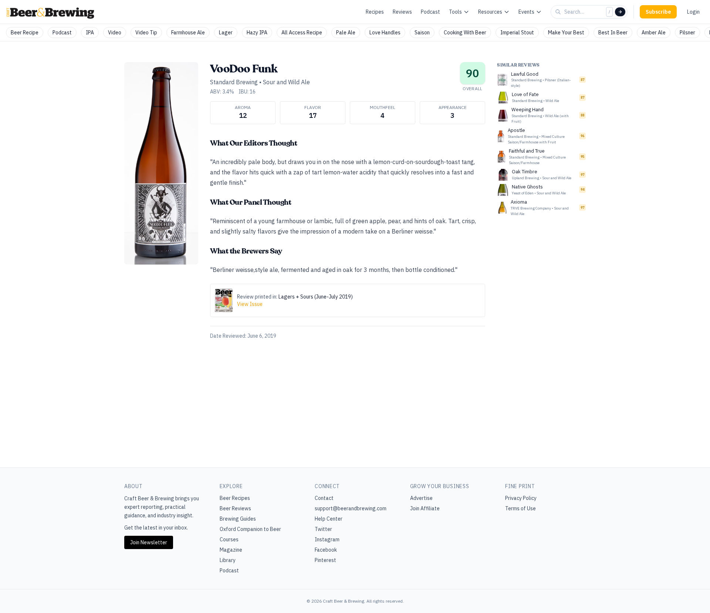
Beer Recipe (24, 32)
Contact (324, 498)
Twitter (323, 529)
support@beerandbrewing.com (350, 508)
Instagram (327, 539)
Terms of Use (520, 508)
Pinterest (325, 560)
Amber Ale (654, 32)
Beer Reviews (235, 508)
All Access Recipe (301, 32)
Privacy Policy (521, 498)
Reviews (402, 11)
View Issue (250, 304)
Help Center (328, 518)
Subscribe (658, 11)
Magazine (231, 549)
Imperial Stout (517, 32)
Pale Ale (345, 32)
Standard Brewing (234, 82)
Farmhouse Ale (188, 32)
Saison (422, 32)
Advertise (421, 498)
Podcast (430, 11)
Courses (229, 539)
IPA (90, 32)
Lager (226, 32)
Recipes (375, 11)
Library (228, 560)
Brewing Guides (238, 518)
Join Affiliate (425, 508)
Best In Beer (613, 32)
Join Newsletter (148, 542)
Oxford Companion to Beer (250, 529)
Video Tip (146, 32)
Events (526, 11)
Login (693, 11)
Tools (455, 11)
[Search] (620, 11)
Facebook (326, 549)
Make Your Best (566, 32)
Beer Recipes (235, 498)
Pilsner (687, 32)
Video (114, 32)
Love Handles (384, 32)
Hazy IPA (257, 32)
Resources (490, 11)
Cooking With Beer (465, 32)
